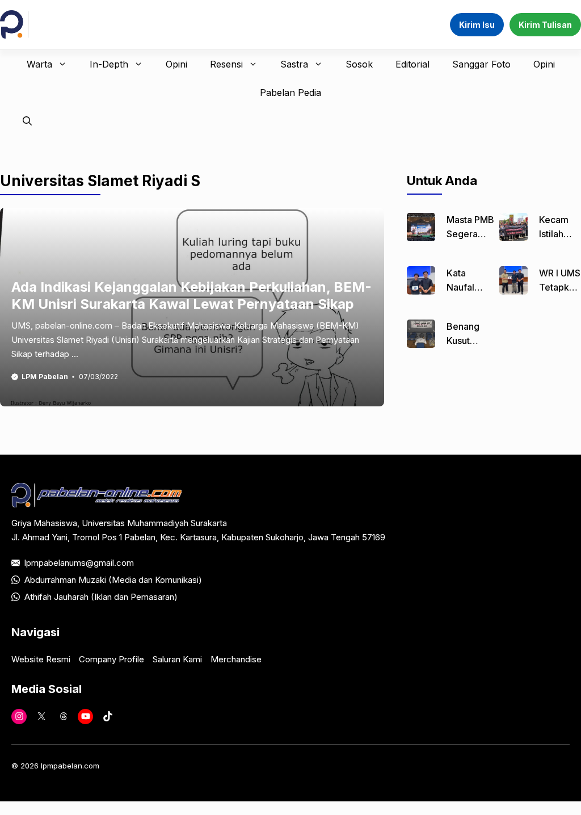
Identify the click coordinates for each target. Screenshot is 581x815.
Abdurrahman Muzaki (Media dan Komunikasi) (113, 579)
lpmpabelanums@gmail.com (79, 562)
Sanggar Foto (481, 64)
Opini (176, 64)
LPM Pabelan (45, 376)
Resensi (226, 64)
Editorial (412, 64)
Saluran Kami (177, 659)
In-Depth (109, 64)
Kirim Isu (477, 25)
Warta (39, 64)
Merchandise (236, 659)
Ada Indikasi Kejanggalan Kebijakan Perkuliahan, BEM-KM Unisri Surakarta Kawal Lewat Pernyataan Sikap (191, 295)
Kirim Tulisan (545, 25)
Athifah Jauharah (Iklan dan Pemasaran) (101, 596)
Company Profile (111, 659)
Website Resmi (40, 659)
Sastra (294, 64)
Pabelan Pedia (290, 92)
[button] (27, 121)
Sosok (359, 64)
